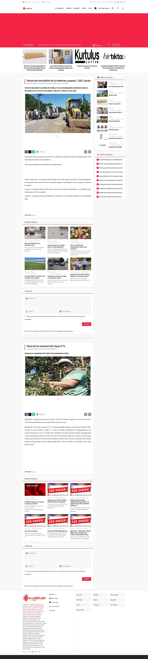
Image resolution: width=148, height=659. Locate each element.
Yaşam (54, 272)
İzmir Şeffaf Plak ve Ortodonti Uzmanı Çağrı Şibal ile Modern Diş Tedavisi (60, 45)
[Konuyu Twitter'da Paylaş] (29, 151)
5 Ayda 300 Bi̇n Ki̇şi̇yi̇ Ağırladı (57, 531)
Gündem (35, 83)
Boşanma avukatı (37, 609)
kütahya (34, 215)
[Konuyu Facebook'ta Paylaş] (26, 151)
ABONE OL (42, 152)
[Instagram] (115, 2)
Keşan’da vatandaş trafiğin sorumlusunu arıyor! (57, 277)
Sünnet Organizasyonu (29, 614)
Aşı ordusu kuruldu (31, 531)
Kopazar (25, 611)
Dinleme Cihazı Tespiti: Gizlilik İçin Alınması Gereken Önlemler (113, 67)
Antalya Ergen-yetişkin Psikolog (32, 608)
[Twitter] (112, 2)
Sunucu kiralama (33, 611)
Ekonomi (35, 349)
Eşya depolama (31, 613)
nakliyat (39, 613)
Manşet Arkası (113, 82)
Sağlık (76, 241)
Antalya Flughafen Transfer (36, 606)
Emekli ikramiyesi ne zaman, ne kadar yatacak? (34, 502)
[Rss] (121, 2)
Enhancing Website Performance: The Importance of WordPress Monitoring (87, 68)
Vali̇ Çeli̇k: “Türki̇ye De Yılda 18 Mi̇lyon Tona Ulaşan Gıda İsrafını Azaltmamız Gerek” (80, 532)
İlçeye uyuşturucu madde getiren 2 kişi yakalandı (56, 246)
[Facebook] (109, 2)
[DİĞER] (112, 8)
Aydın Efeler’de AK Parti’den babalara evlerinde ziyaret (80, 275)
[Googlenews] (124, 2)
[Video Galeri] (95, 8)
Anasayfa (29, 83)
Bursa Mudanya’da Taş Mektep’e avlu (32, 244)
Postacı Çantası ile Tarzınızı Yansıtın (61, 67)
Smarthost (26, 604)
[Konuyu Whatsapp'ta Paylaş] (33, 151)
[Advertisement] (74, 27)
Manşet (27, 241)
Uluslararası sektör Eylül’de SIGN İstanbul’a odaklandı (57, 501)
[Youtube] (118, 2)
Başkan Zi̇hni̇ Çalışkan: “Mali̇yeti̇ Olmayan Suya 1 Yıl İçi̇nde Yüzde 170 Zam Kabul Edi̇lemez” (79, 502)
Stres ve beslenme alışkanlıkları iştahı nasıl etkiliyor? (78, 247)
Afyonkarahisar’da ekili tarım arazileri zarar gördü (35, 277)
